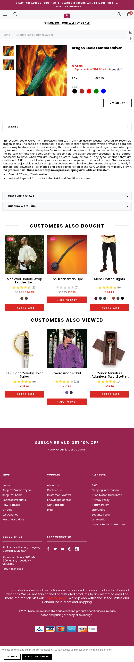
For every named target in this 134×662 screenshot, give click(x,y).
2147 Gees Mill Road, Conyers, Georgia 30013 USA (21, 549)
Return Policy (100, 505)
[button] (102, 69)
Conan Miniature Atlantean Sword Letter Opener (110, 375)
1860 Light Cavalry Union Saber (24, 375)
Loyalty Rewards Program (108, 524)
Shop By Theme (12, 495)
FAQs (95, 485)
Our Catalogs (55, 505)
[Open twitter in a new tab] (55, 549)
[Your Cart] (129, 14)
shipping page (56, 598)
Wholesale (98, 519)
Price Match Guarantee (107, 495)
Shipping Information (105, 490)
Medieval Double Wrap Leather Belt (24, 281)
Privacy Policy (100, 500)
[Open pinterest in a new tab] (70, 549)
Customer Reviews (59, 495)
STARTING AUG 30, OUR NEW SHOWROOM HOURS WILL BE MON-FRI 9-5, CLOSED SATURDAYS (67, 4)
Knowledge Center (59, 500)
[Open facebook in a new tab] (48, 549)
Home (6, 35)
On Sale (7, 510)
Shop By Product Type (16, 490)
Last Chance (10, 515)
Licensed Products (14, 500)
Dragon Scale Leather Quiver (34, 35)
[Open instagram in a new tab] (77, 549)
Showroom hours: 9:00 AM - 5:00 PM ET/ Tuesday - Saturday (19, 560)
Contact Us (54, 490)
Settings (12, 656)
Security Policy (101, 515)
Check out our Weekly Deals (67, 23)
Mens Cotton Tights (109, 279)
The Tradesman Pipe (67, 279)
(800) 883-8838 (12, 569)
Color (75, 87)
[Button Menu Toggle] (5, 14)
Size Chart (98, 510)
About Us (53, 485)
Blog (50, 510)
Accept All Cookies (37, 656)
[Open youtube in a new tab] (62, 549)
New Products (11, 505)
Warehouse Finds (13, 519)
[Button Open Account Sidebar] (119, 14)
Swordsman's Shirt (67, 373)
